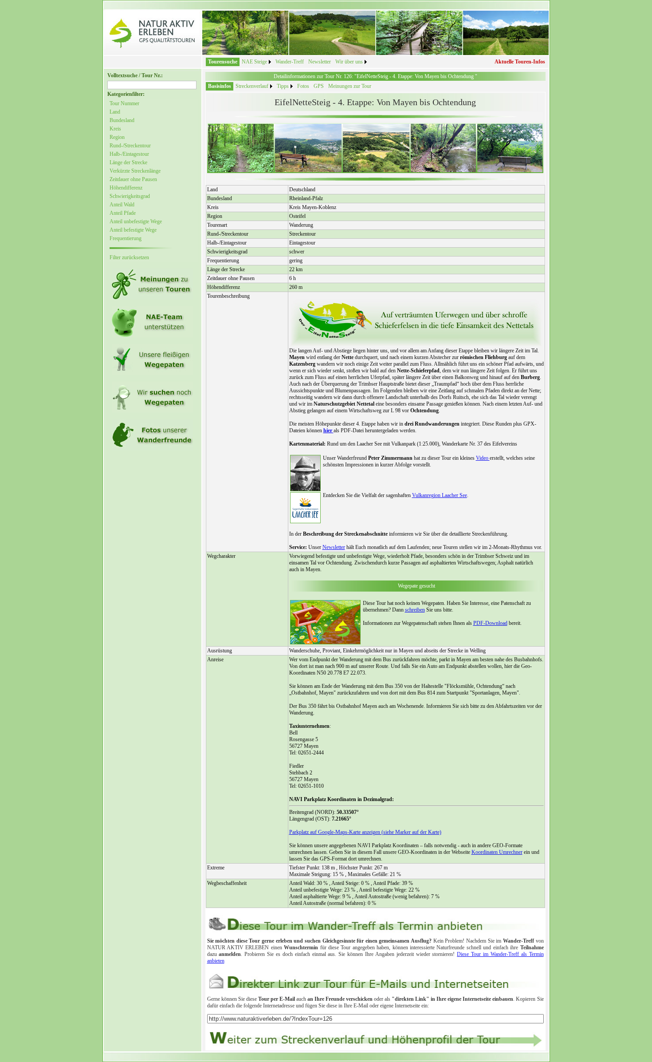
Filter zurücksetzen (129, 257)
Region (117, 137)
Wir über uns (349, 62)
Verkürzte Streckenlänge (135, 171)
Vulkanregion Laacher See (439, 495)
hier (328, 430)
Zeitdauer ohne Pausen (133, 179)
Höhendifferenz (126, 188)
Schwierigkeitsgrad (130, 196)
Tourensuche (222, 62)
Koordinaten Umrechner (496, 852)
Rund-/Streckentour (130, 145)
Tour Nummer (124, 103)
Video (483, 458)
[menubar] (287, 62)
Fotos (303, 86)
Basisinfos (219, 86)
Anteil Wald (122, 204)
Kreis (115, 129)
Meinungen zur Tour (349, 86)
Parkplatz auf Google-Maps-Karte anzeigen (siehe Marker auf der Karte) (365, 832)
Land (115, 112)
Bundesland (122, 120)
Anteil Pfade (123, 213)
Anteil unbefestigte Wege (136, 221)
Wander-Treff (289, 62)
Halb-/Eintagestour (129, 154)
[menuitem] (223, 62)
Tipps (283, 86)
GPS (319, 86)
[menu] (141, 180)
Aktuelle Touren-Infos (520, 62)
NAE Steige (254, 62)
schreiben (415, 610)
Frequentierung (125, 238)
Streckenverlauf (252, 86)
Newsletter (319, 62)
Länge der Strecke (128, 162)
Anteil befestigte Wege (133, 230)
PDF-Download (490, 623)
